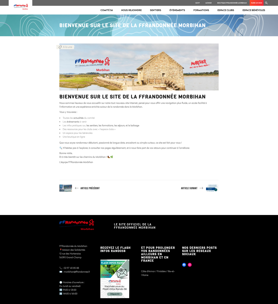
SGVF (197, 3)
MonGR (208, 3)
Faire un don (256, 3)
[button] (266, 3)
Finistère (161, 271)
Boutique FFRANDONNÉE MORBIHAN (232, 3)
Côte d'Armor (148, 271)
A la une (67, 47)
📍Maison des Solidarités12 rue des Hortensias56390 (72, 253)
